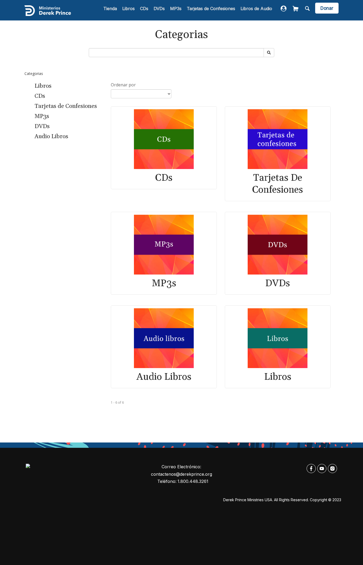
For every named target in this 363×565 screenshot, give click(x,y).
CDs (144, 8)
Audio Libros (51, 136)
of (119, 402)
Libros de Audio (256, 8)
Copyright (318, 499)
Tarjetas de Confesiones (211, 8)
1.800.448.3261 (193, 481)
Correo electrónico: (181, 466)
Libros (128, 8)
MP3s (176, 8)
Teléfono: (166, 481)
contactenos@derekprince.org (181, 474)
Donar (326, 8)
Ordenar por (123, 85)
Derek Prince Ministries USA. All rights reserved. (266, 499)
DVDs (159, 8)
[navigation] (188, 9)
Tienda (110, 8)
